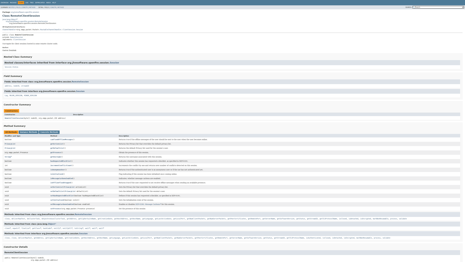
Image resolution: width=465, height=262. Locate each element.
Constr (25, 7)
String (8, 157)
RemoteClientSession (14, 118)
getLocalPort (179, 219)
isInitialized (56, 174)
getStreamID (312, 219)
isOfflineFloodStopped (60, 183)
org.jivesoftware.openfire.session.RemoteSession (27, 21)
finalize (25, 228)
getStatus (300, 219)
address (8, 86)
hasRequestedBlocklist (60, 161)
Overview (4, 3)
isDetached (353, 219)
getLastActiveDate (163, 219)
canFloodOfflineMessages (61, 139)
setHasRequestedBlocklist (62, 196)
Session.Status (11, 67)
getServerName (268, 219)
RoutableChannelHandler (51, 30)
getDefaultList (57, 148)
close (7, 219)
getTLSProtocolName (328, 219)
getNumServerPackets (216, 219)
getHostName (135, 219)
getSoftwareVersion (285, 219)
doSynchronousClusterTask (53, 219)
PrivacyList (10, 144)
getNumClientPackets (196, 219)
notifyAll (67, 228)
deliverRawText (18, 219)
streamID (25, 86)
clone (7, 228)
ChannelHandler (9, 30)
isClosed (343, 219)
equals (15, 228)
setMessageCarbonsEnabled (62, 204)
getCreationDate (105, 219)
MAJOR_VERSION (16, 95)
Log (6, 95)
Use (26, 3)
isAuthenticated (313, 238)
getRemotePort (254, 219)
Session (79, 30)
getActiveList (56, 144)
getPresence (55, 152)
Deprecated (40, 3)
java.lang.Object (9, 19)
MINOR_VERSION (30, 95)
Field (18, 7)
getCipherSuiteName (87, 219)
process (393, 219)
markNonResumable (380, 219)
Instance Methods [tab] (28, 132)
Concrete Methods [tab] (49, 132)
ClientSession (68, 30)
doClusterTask (33, 219)
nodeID (16, 86)
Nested (12, 7)
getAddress (71, 219)
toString (78, 228)
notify (57, 228)
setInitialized (57, 200)
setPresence (55, 209)
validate (403, 219)
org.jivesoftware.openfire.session (25, 12)
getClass (36, 228)
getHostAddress (121, 219)
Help (54, 3)
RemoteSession (16, 37)
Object (51, 224)
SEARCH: (408, 7)
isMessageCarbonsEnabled (61, 178)
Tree (32, 3)
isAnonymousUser (57, 170)
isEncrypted (365, 219)
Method (32, 7)
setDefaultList (57, 191)
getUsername (55, 157)
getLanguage (147, 219)
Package (13, 3)
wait (87, 228)
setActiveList (56, 187)
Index (48, 3)
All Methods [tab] (11, 132)
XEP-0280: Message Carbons (148, 204)
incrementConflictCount (61, 165)
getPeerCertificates (237, 219)
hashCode (47, 228)
